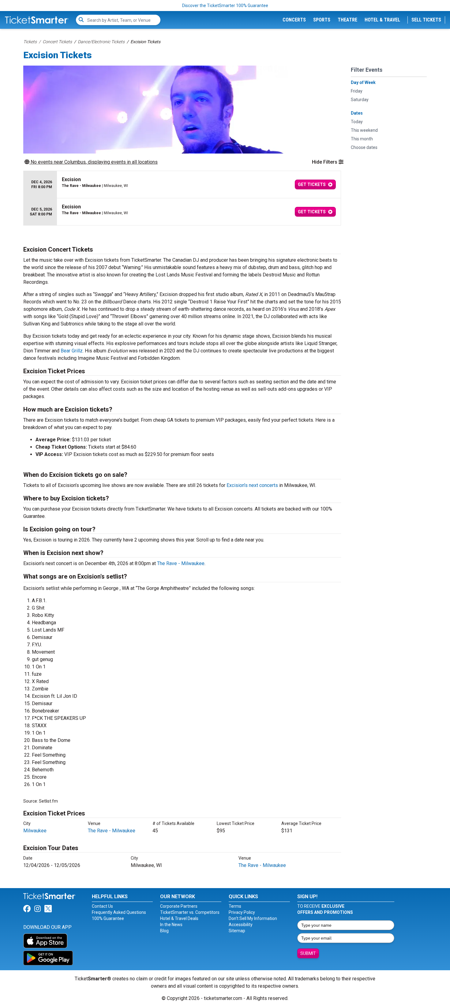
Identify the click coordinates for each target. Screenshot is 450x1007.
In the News (171, 924)
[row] (182, 184)
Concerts (294, 20)
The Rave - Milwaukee (180, 563)
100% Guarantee (108, 918)
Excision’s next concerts (252, 485)
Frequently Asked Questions (119, 912)
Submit (308, 953)
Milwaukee (35, 831)
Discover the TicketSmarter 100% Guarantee (225, 5)
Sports (321, 20)
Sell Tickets (426, 20)
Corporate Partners (178, 906)
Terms (235, 906)
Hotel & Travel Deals (179, 918)
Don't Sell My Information (253, 918)
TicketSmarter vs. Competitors (189, 912)
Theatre (347, 20)
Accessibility (241, 924)
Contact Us (102, 906)
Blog (164, 930)
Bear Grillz (72, 351)
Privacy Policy (242, 912)
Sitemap (237, 930)
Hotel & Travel (382, 20)
